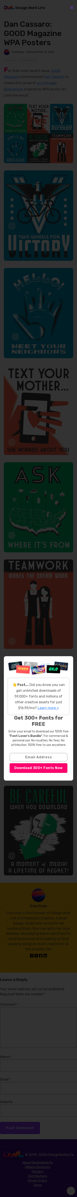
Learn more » (48, 708)
